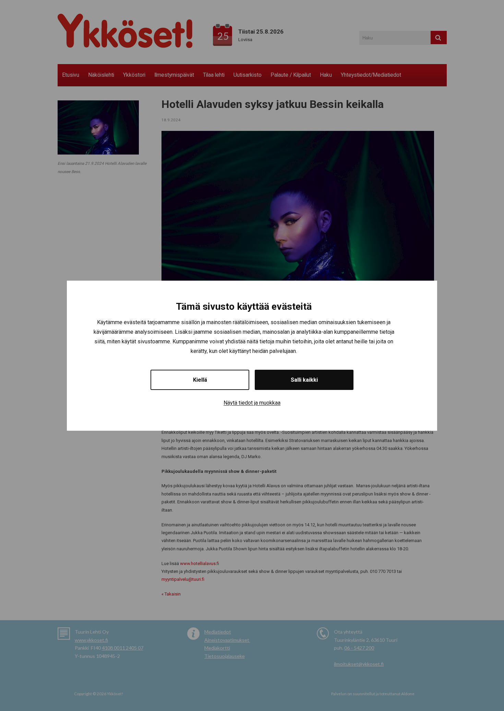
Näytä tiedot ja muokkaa (252, 402)
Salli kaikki (304, 379)
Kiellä (200, 379)
